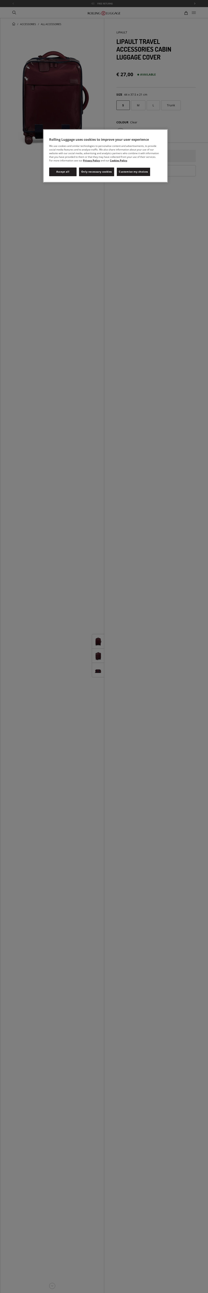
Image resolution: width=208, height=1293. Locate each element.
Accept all (62, 171)
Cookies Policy (118, 160)
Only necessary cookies (96, 171)
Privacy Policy (91, 160)
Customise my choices (133, 171)
